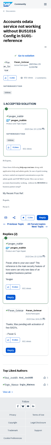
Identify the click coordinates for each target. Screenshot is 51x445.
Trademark (13, 430)
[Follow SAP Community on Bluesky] (23, 406)
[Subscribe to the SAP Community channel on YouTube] (28, 406)
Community (20, 4)
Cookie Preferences (13, 438)
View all (6, 392)
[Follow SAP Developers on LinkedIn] (33, 406)
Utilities (7, 93)
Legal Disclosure (38, 422)
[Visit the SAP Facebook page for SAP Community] (18, 406)
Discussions (10, 11)
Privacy (12, 415)
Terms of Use (38, 415)
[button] (6, 77)
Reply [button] (42, 217)
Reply (10, 297)
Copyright (12, 422)
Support (38, 430)
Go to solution (26, 56)
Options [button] (44, 47)
